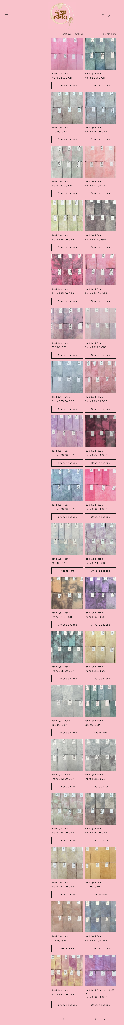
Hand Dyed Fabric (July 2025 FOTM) (99, 991)
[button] (6, 15)
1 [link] (63, 1019)
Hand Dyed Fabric (60, 73)
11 (96, 1019)
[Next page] (104, 1019)
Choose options (67, 85)
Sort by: (66, 34)
